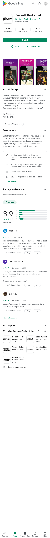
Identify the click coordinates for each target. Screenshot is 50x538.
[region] (25, 30)
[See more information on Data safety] (45, 130)
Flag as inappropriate (15, 367)
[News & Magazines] (13, 124)
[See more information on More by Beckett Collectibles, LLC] (45, 331)
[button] (26, 31)
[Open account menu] (46, 4)
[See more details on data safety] (12, 182)
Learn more (15, 157)
